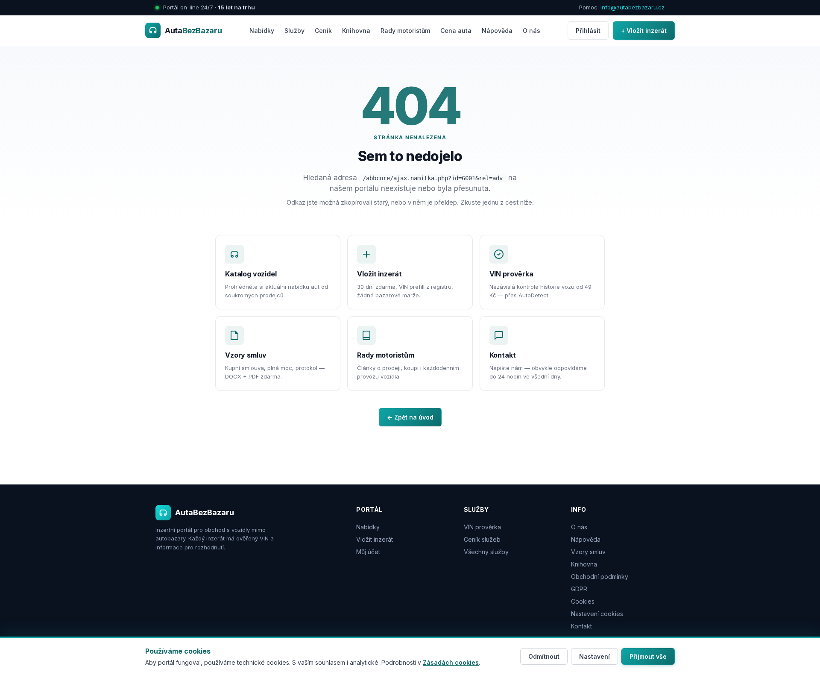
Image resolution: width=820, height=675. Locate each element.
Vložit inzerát (374, 539)
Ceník (323, 30)
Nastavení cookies (597, 613)
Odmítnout (543, 656)
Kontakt (581, 626)
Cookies (582, 601)
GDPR (579, 589)
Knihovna (356, 30)
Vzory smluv (588, 551)
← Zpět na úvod (410, 417)
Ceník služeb (482, 539)
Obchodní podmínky (599, 576)
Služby (294, 30)
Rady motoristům (405, 30)
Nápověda (497, 30)
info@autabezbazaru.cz (632, 7)
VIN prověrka (482, 527)
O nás (531, 30)
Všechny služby (486, 551)
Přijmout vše (648, 656)
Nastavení (594, 656)
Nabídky (261, 30)
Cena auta (456, 30)
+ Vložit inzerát (644, 30)
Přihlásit (588, 30)
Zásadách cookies (451, 662)
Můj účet (368, 551)
